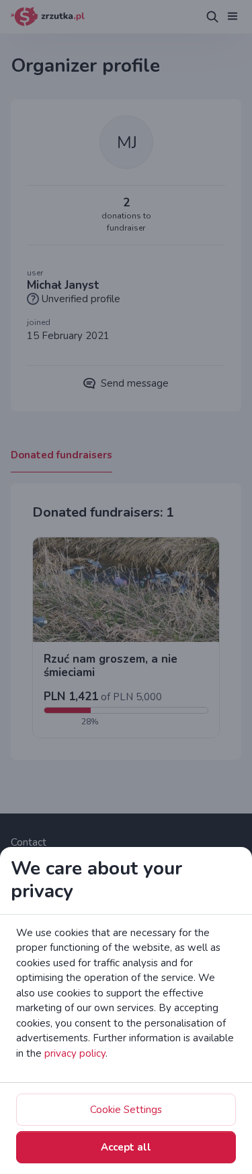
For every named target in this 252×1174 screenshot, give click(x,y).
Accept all (126, 1147)
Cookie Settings (126, 1109)
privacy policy (75, 1053)
